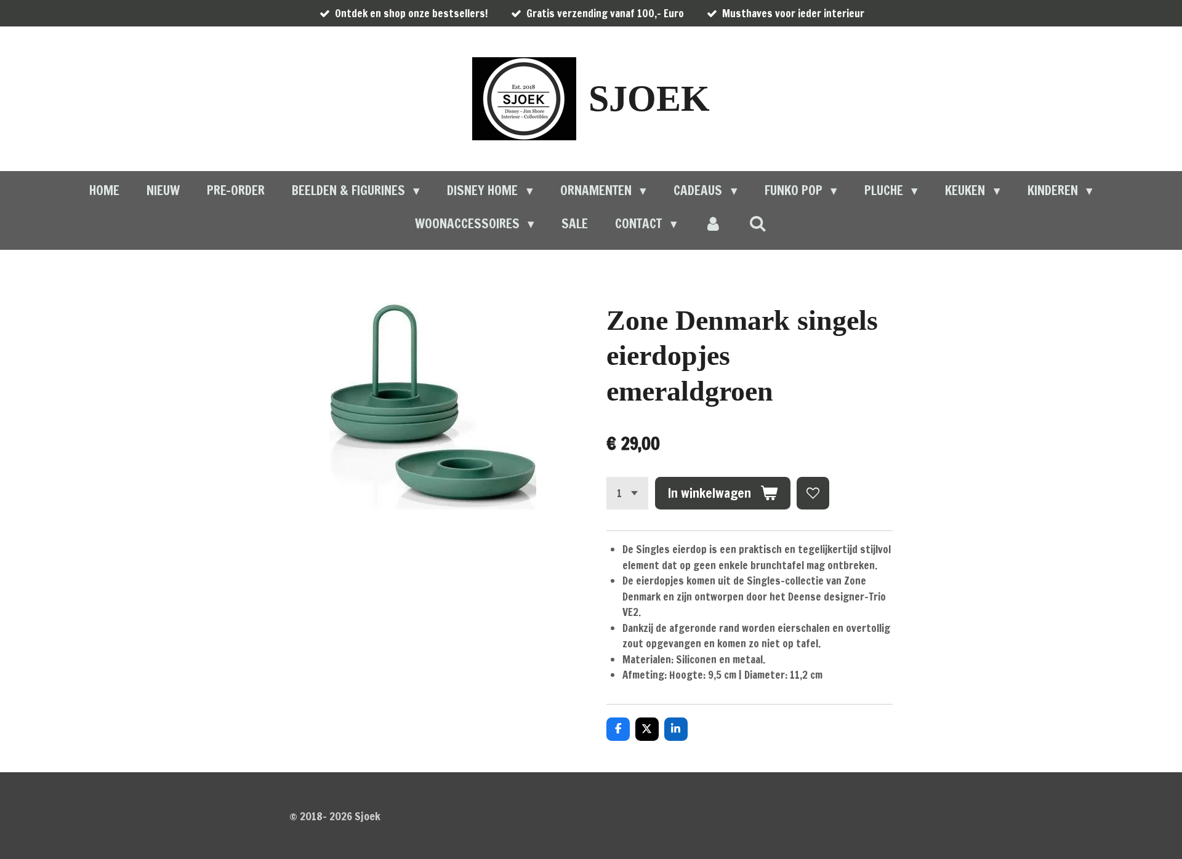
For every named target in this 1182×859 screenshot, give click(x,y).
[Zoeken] (758, 223)
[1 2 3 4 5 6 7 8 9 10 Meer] (627, 493)
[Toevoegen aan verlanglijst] (813, 493)
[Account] (713, 224)
